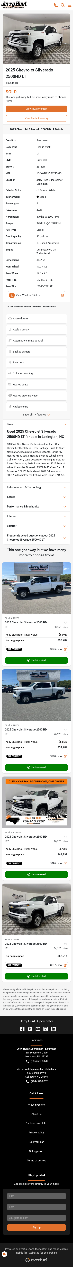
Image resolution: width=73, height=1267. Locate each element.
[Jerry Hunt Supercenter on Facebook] (21, 1029)
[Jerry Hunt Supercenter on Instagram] (44, 1029)
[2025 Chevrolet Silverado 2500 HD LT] (36, 588)
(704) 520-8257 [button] (39, 1081)
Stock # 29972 (12, 618)
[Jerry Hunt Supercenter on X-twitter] (29, 1029)
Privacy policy (36, 1132)
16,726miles (61, 841)
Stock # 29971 (12, 725)
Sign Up (37, 1227)
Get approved (36, 1151)
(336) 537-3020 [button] (39, 1061)
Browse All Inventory (36, 108)
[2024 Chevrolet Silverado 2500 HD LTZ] (36, 802)
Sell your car (37, 1141)
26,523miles (61, 734)
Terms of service (36, 1160)
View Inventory (36, 1104)
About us (36, 1114)
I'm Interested (38, 660)
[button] (56, 5)
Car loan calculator (36, 1123)
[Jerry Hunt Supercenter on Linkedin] (52, 1029)
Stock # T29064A (13, 832)
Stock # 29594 (12, 939)
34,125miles (61, 948)
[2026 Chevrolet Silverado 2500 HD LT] (36, 909)
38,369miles (61, 627)
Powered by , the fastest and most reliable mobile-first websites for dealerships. (36, 1250)
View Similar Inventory (36, 118)
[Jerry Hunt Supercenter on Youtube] (36, 1029)
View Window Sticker (28, 295)
